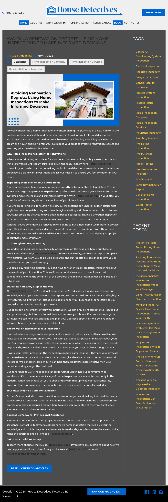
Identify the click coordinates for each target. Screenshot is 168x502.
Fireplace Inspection (148, 71)
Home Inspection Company (48, 61)
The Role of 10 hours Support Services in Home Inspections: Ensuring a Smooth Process (148, 365)
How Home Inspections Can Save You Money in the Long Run (147, 401)
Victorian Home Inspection (145, 197)
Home (23, 22)
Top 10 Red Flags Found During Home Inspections (148, 247)
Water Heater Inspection (144, 207)
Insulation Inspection (148, 132)
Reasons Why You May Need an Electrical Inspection (148, 384)
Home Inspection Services (86, 61)
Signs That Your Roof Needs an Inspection (148, 297)
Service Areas (102, 22)
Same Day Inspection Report (148, 187)
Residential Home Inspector (26, 69)
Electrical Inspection (148, 66)
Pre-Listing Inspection (142, 146)
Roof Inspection (145, 179)
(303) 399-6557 (15, 12)
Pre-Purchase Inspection (144, 156)
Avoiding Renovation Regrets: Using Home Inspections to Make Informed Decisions (148, 264)
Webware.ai (10, 496)
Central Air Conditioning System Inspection (148, 56)
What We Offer (55, 22)
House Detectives (100, 163)
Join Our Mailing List (107, 491)
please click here (59, 444)
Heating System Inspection (145, 95)
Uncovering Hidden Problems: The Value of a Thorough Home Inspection (148, 330)
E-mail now (154, 12)
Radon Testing (144, 163)
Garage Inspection (147, 77)
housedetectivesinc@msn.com (26, 453)
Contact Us (132, 22)
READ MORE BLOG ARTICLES (29, 468)
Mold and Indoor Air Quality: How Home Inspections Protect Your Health (148, 311)
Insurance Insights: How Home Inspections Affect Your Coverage (147, 283)
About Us (36, 22)
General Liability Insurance (145, 85)
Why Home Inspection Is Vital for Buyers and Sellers (148, 347)
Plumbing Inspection (148, 138)
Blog (117, 22)
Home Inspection (79, 22)
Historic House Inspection (145, 105)
